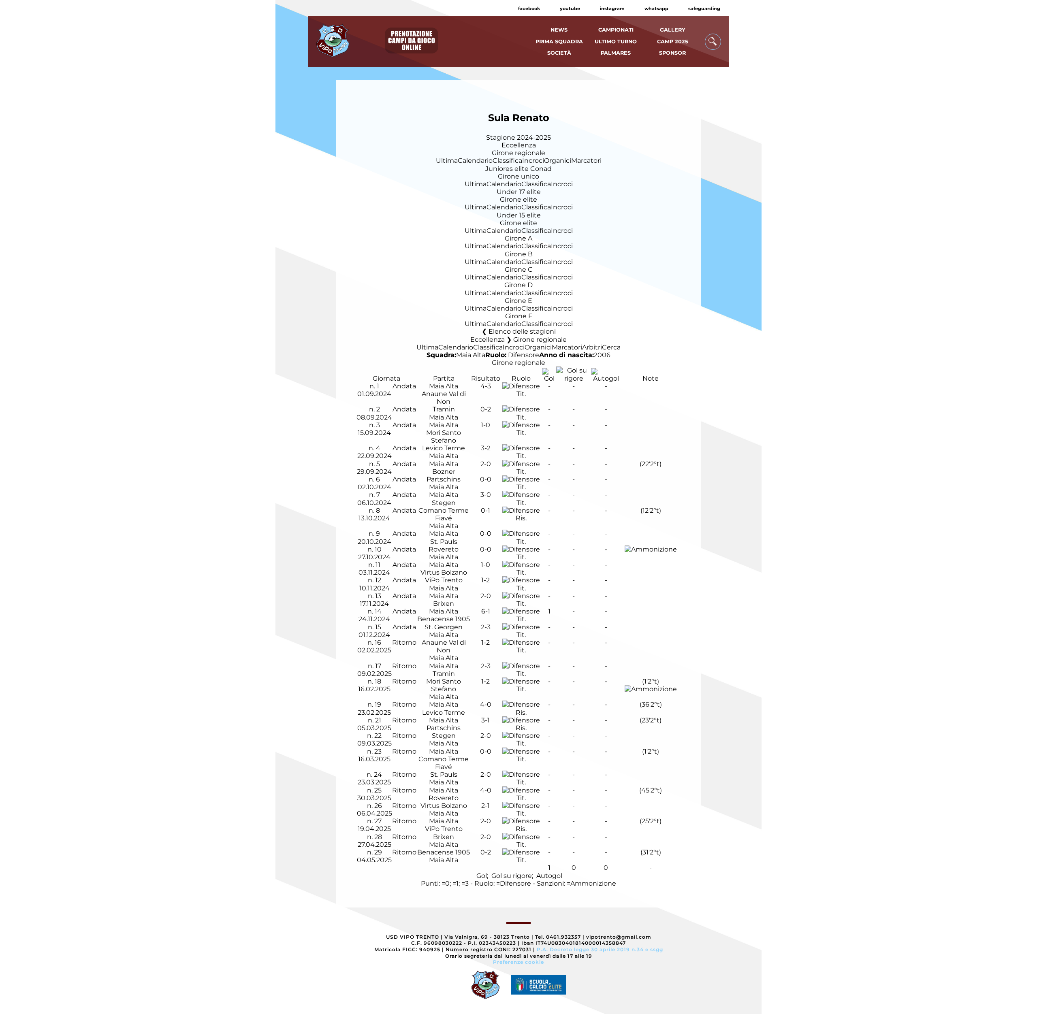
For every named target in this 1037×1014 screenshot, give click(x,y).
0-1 (485, 510)
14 (378, 611)
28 (378, 837)
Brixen (443, 603)
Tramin (444, 409)
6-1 (485, 611)
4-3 (485, 386)
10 (378, 549)
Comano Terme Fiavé (443, 514)
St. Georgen (444, 627)
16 (378, 642)
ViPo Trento (444, 580)
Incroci (533, 160)
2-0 (485, 464)
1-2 (485, 580)
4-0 (485, 704)
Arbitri (592, 347)
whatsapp (656, 8)
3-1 (485, 720)
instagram (612, 8)
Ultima (447, 160)
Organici (557, 160)
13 (378, 596)
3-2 (486, 448)
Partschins (444, 479)
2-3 (486, 627)
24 (378, 774)
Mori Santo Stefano (443, 436)
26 (378, 805)
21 (378, 720)
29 (378, 852)
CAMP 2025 (672, 41)
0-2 (485, 409)
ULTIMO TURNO (616, 41)
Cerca (611, 347)
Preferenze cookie (518, 962)
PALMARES (616, 53)
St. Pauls (443, 541)
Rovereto (444, 549)
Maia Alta (470, 355)
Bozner (443, 471)
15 (378, 627)
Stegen (444, 503)
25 (378, 790)
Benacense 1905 (443, 619)
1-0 (485, 425)
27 (378, 821)
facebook (529, 8)
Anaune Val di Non (444, 397)
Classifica (507, 160)
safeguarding (704, 8)
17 (378, 666)
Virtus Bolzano (443, 572)
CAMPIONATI (616, 30)
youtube (570, 8)
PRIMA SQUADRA (559, 41)
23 (378, 751)
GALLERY (672, 30)
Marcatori (586, 160)
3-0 (485, 494)
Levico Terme (443, 448)
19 (378, 704)
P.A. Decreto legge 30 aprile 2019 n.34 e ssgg (600, 949)
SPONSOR (672, 53)
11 (378, 565)
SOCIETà (559, 53)
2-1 (485, 805)
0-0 (485, 479)
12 (378, 580)
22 (378, 735)
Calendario (475, 160)
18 (378, 681)
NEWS (559, 30)
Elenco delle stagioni (522, 331)
